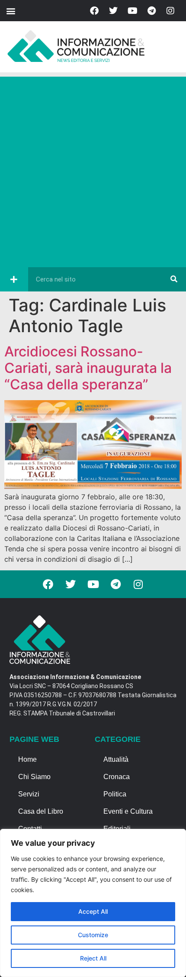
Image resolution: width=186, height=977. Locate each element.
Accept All (93, 911)
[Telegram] (151, 10)
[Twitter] (113, 10)
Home (27, 759)
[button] (10, 10)
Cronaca (116, 776)
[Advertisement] (93, 170)
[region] (93, 903)
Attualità (115, 759)
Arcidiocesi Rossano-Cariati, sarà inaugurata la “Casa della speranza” (88, 368)
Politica (114, 794)
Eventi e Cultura (128, 811)
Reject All (93, 958)
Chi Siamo (34, 776)
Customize (93, 934)
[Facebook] (94, 10)
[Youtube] (132, 10)
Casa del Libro (40, 811)
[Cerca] (174, 279)
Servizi (28, 794)
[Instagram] (170, 10)
